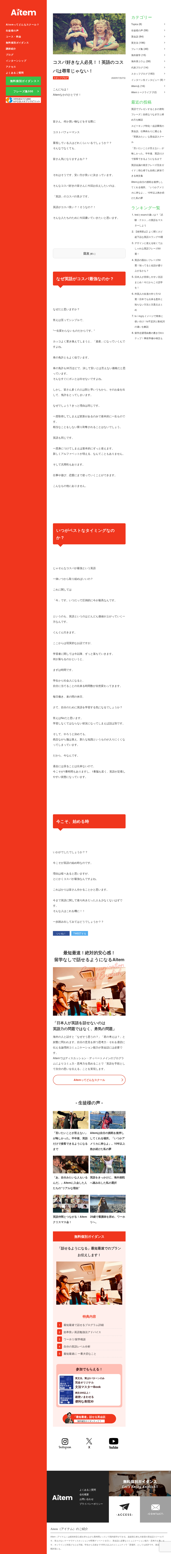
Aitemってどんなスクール (89, 1080)
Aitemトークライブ (141, 92)
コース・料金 (13, 36)
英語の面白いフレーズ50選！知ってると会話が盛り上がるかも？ (149, 265)
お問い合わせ (86, 1499)
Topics (134, 24)
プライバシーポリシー (91, 1503)
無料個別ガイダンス (17, 42)
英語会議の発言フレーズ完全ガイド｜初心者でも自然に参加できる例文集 (147, 170)
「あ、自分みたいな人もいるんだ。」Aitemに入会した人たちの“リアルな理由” (70, 1182)
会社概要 (84, 1494)
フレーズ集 (137, 49)
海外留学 (136, 55)
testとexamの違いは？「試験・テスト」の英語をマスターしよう (149, 220)
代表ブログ (137, 67)
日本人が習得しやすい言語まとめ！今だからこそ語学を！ (149, 282)
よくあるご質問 (15, 72)
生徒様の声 (12, 30)
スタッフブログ (139, 73)
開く (93, 253)
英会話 (134, 36)
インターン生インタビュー (145, 79)
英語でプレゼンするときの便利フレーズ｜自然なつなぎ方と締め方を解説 (147, 114)
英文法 (134, 42)
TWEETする (79, 933)
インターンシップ (16, 60)
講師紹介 (11, 48)
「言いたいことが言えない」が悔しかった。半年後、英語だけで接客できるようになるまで (147, 153)
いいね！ (61, 933)
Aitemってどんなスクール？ (22, 24)
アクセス (11, 66)
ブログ (10, 54)
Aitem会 (135, 86)
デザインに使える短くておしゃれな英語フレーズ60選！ (149, 248)
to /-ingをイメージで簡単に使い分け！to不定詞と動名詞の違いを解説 (150, 321)
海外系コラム (138, 61)
